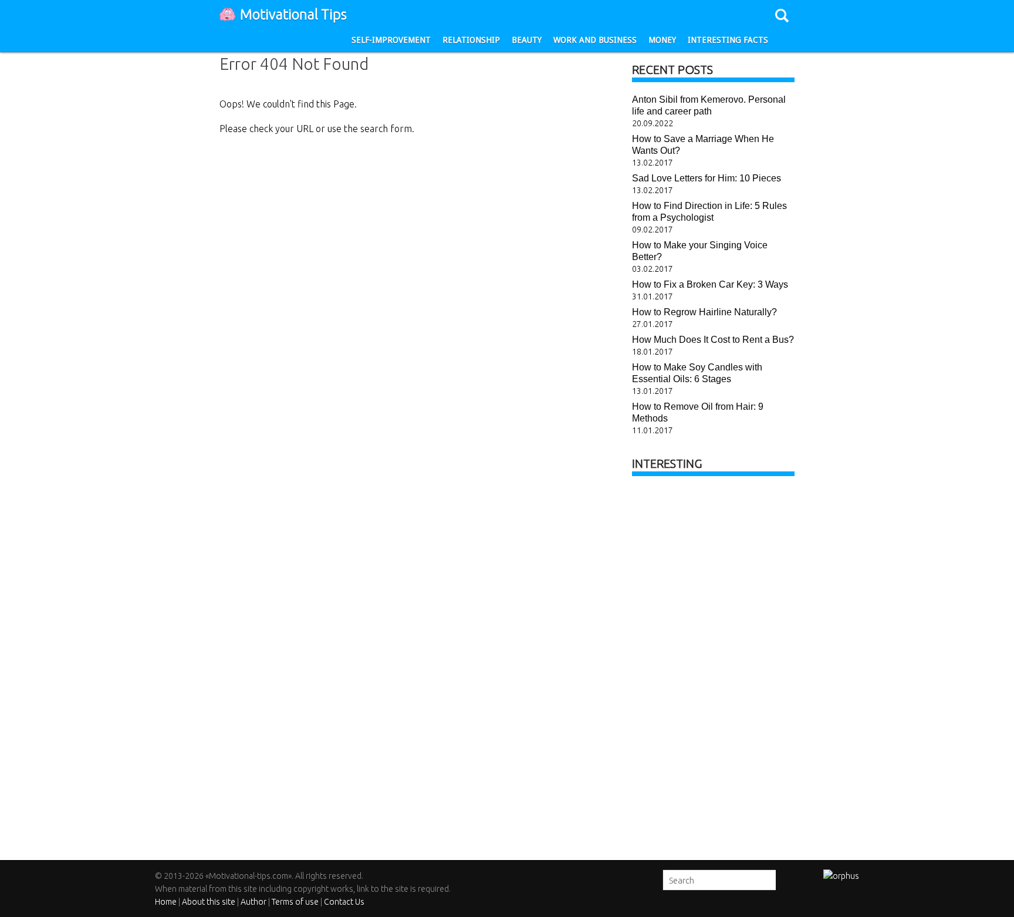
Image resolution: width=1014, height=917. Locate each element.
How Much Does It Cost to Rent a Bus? (713, 340)
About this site (208, 901)
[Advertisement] (720, 664)
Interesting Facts (728, 40)
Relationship (471, 40)
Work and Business (595, 40)
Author (253, 901)
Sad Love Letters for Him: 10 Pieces (706, 178)
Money (662, 40)
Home (166, 901)
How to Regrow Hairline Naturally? (704, 312)
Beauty (527, 40)
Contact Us (344, 901)
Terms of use (295, 901)
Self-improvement (391, 40)
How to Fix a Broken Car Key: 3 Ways (710, 284)
